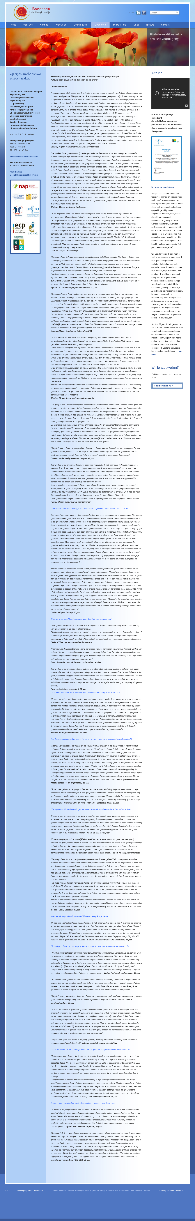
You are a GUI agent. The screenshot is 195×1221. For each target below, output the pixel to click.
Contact (165, 25)
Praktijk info (119, 25)
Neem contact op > (163, 385)
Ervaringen (100, 25)
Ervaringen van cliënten (162, 187)
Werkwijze (61, 25)
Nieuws (150, 25)
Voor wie (28, 25)
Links (136, 25)
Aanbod (44, 25)
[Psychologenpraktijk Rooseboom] (35, 12)
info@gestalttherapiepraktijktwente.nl (24, 156)
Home (13, 25)
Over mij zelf (80, 25)
